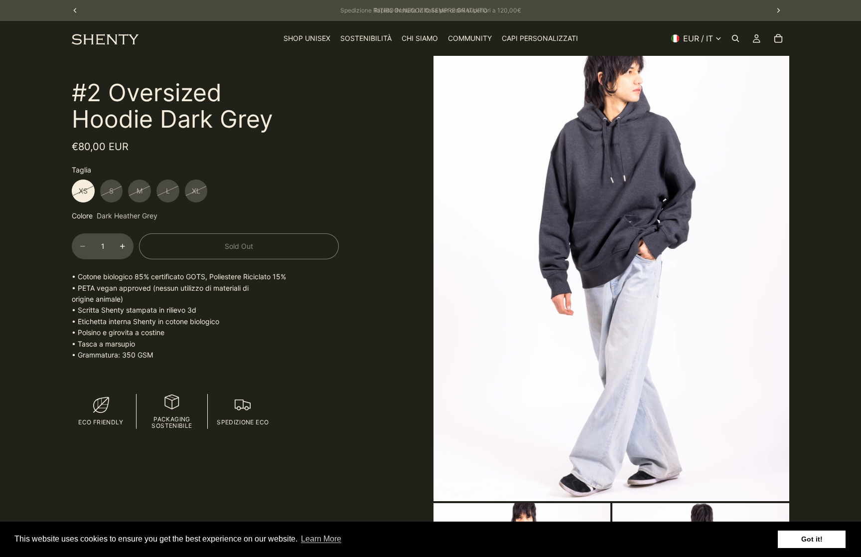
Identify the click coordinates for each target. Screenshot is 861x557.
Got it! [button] (812, 539)
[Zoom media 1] (611, 278)
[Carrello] (778, 38)
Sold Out (239, 246)
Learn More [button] (321, 539)
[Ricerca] (735, 38)
